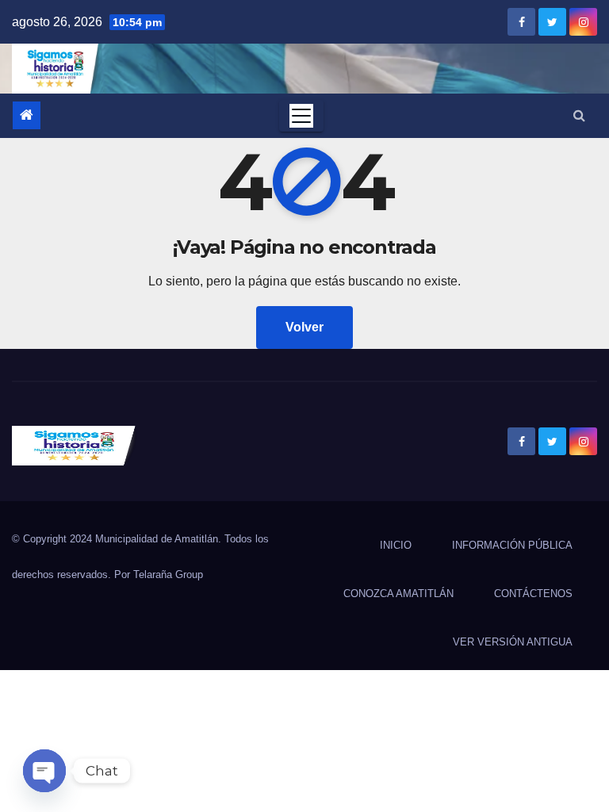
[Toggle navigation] (301, 116)
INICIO (396, 545)
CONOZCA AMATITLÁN (398, 593)
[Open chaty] (44, 770)
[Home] (26, 115)
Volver (304, 327)
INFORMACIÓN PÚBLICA (512, 545)
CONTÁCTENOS (533, 593)
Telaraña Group (168, 574)
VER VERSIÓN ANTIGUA (513, 642)
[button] (579, 115)
